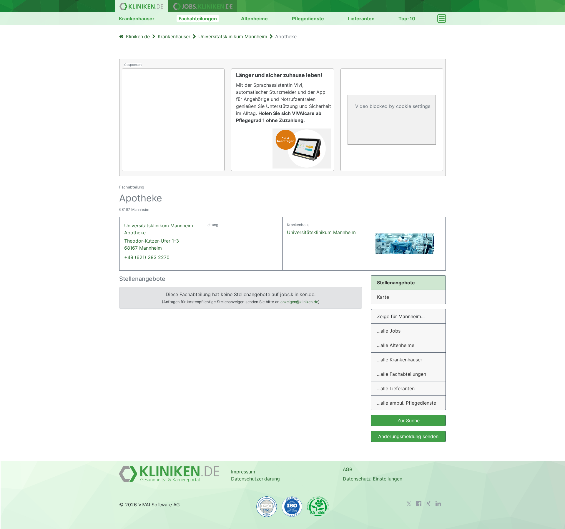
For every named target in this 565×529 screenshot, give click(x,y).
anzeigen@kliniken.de (299, 302)
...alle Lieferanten (396, 388)
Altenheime (254, 18)
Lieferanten (361, 18)
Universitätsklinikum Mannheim (321, 232)
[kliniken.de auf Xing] (428, 503)
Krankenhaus (298, 225)
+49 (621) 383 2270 (147, 257)
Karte (383, 297)
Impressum (243, 472)
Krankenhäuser (136, 18)
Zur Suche (408, 420)
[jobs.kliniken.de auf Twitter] (409, 503)
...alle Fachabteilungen (401, 374)
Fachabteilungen (198, 18)
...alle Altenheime (395, 345)
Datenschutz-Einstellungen (372, 479)
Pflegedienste (308, 18)
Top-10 (406, 18)
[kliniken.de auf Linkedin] (438, 503)
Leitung (211, 225)
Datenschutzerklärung (255, 479)
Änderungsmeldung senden (408, 436)
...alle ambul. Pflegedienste (406, 403)
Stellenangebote (396, 283)
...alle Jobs (389, 331)
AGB (347, 469)
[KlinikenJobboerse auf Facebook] (418, 503)
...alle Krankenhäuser (399, 360)
